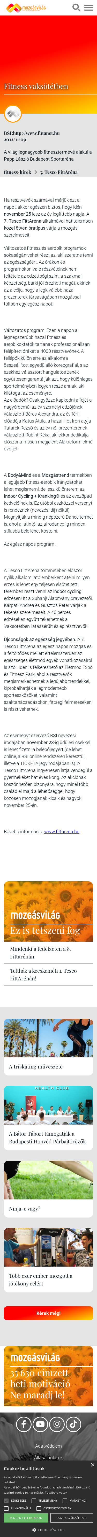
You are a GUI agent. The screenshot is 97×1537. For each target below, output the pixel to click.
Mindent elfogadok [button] (26, 1518)
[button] (48, 1529)
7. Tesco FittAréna (59, 172)
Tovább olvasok (56, 1492)
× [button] (92, 1465)
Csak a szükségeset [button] (71, 1518)
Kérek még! (48, 1313)
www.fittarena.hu (61, 831)
